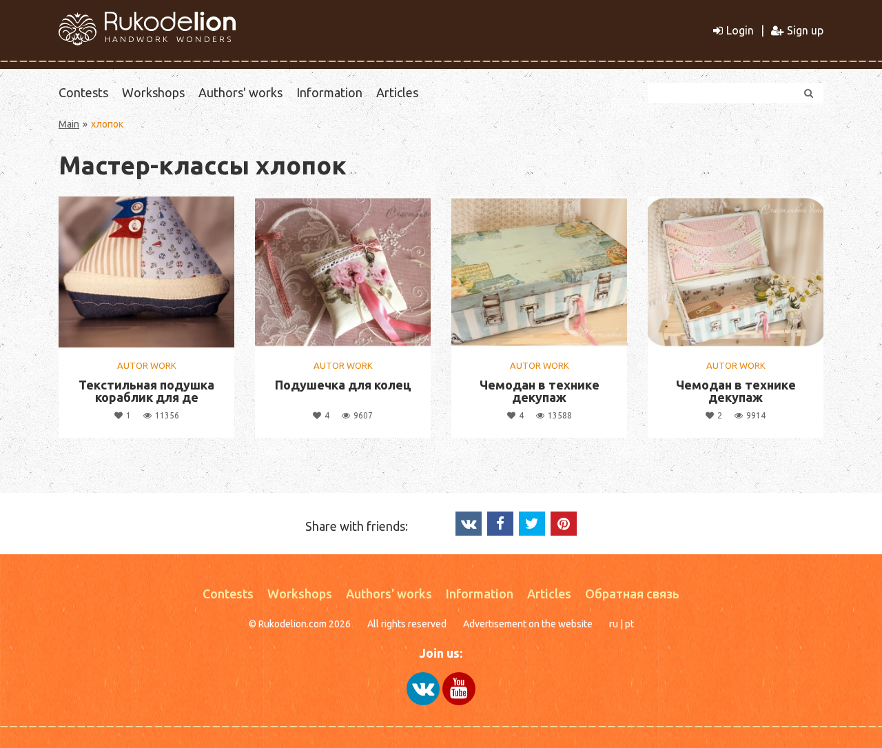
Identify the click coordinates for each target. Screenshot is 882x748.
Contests (83, 92)
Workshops (153, 92)
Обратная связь (632, 593)
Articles (397, 92)
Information (329, 92)
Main (69, 124)
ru (613, 623)
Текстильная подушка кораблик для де (146, 390)
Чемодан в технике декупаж (539, 390)
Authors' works (240, 92)
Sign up (805, 30)
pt (629, 623)
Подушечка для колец (343, 384)
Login (740, 30)
